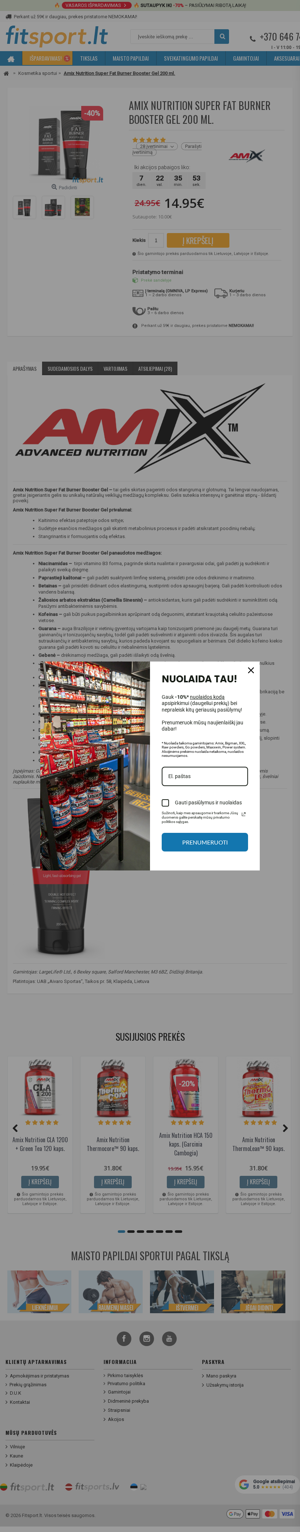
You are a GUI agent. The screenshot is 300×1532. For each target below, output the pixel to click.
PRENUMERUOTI (205, 842)
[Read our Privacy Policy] (243, 814)
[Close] (251, 670)
